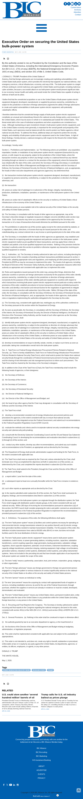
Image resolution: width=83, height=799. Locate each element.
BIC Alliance (41, 748)
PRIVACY (41, 778)
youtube (72, 4)
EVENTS (41, 774)
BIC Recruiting (41, 752)
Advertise (77, 12)
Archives (77, 10)
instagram (79, 4)
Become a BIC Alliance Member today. (48, 742)
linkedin (75, 4)
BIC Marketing (41, 756)
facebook (65, 4)
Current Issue (76, 7)
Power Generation (8, 52)
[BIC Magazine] (22, 18)
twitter (69, 4)
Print (8, 58)
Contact (78, 15)
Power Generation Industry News (16, 670)
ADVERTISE (42, 770)
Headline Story (39, 670)
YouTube (10, 785)
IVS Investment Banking (41, 760)
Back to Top (79, 790)
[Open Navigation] (41, 28)
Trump (50, 670)
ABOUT (41, 766)
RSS (4, 58)
